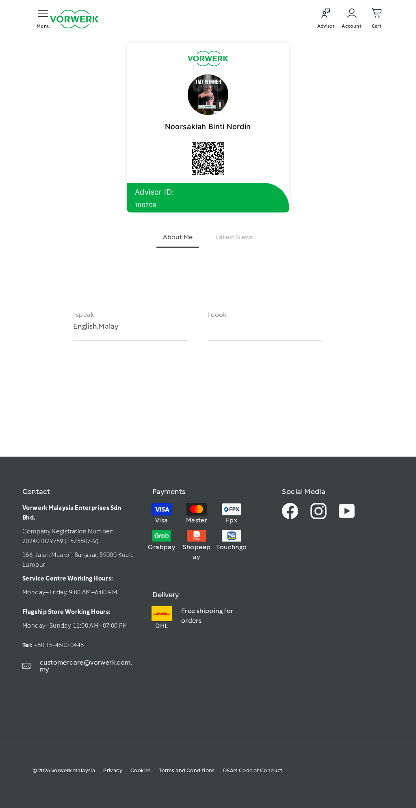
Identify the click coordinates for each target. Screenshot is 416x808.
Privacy (112, 770)
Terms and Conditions (187, 770)
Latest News (234, 237)
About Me (178, 237)
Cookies (140, 770)
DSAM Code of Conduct (253, 770)
